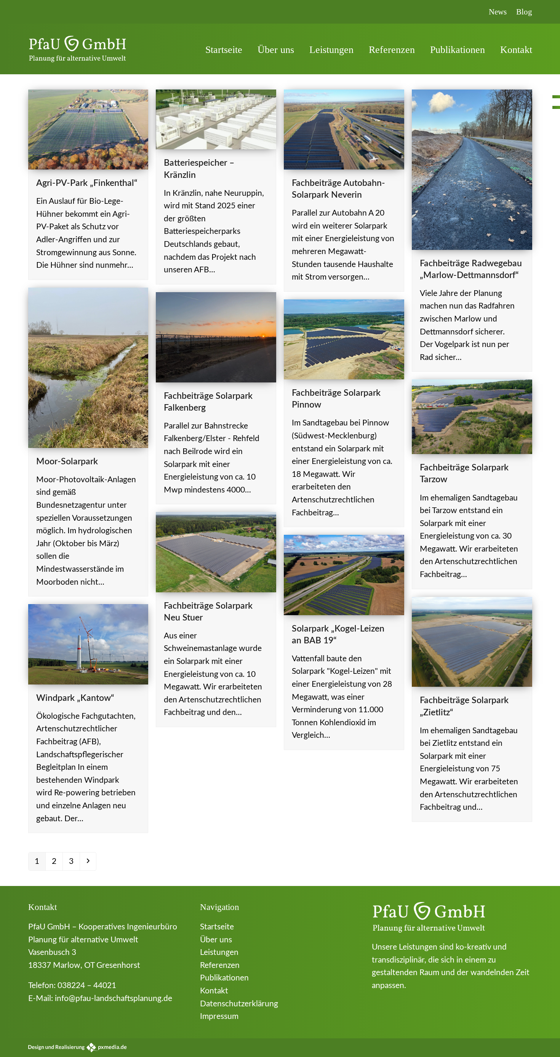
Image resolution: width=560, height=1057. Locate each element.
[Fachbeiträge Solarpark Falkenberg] (216, 337)
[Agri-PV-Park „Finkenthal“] (88, 129)
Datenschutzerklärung (239, 1004)
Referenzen (220, 965)
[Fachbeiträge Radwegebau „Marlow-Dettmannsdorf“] (472, 169)
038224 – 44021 (87, 986)
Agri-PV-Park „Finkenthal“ (87, 183)
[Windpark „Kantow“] (88, 644)
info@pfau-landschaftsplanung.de (113, 999)
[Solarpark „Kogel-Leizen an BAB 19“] (344, 575)
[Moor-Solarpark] (88, 367)
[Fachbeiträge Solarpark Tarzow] (472, 417)
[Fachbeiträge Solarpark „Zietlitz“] (472, 641)
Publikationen (224, 978)
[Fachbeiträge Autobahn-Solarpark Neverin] (344, 129)
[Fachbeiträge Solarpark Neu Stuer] (216, 552)
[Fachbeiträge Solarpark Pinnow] (344, 339)
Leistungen (219, 952)
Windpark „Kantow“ (75, 698)
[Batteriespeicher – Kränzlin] (216, 119)
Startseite (217, 927)
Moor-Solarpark (67, 461)
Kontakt (214, 991)
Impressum (219, 1016)
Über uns (216, 940)
